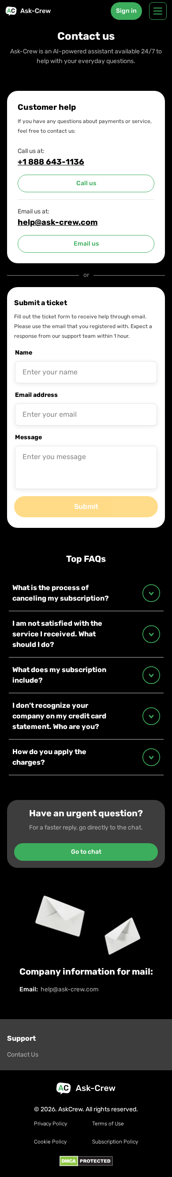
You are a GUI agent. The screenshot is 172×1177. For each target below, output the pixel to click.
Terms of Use (108, 1124)
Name (23, 352)
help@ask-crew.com (57, 222)
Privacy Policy (50, 1124)
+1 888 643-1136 (51, 162)
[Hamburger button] (158, 11)
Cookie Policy (50, 1142)
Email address (36, 395)
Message (28, 437)
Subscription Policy (115, 1142)
